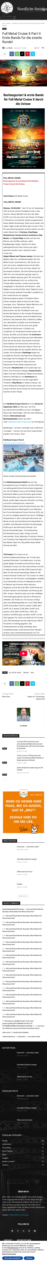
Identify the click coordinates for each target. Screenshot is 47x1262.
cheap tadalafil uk (8, 1036)
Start (3, 23)
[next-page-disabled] (7, 779)
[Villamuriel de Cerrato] (8, 875)
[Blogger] (12, 1231)
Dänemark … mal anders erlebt (28, 847)
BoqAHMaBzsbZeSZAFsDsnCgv (13, 909)
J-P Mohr (10, 48)
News (8, 23)
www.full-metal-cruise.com (19, 422)
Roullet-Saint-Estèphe (20, 1032)
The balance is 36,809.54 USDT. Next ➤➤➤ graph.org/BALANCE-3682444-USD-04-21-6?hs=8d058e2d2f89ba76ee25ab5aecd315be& (18, 1023)
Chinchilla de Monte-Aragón (27, 859)
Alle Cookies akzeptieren (12, 1258)
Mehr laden (22, 896)
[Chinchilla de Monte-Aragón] (8, 862)
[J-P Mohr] (3, 48)
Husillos (19, 884)
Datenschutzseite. (9, 1254)
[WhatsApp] (17, 54)
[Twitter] (32, 54)
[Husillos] (8, 887)
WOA (32, 672)
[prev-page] (3, 779)
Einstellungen (13, 1248)
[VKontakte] (35, 1231)
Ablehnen (29, 1258)
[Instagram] (29, 1231)
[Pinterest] (27, 54)
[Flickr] (23, 1231)
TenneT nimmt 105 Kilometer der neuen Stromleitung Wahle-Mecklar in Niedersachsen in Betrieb (30, 758)
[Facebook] (11, 54)
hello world (6, 1032)
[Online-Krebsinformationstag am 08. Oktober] (8, 771)
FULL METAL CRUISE (15, 672)
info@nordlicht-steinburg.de (18, 1215)
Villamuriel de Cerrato (24, 872)
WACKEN (26, 672)
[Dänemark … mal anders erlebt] (8, 850)
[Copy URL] (22, 54)
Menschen (6, 697)
